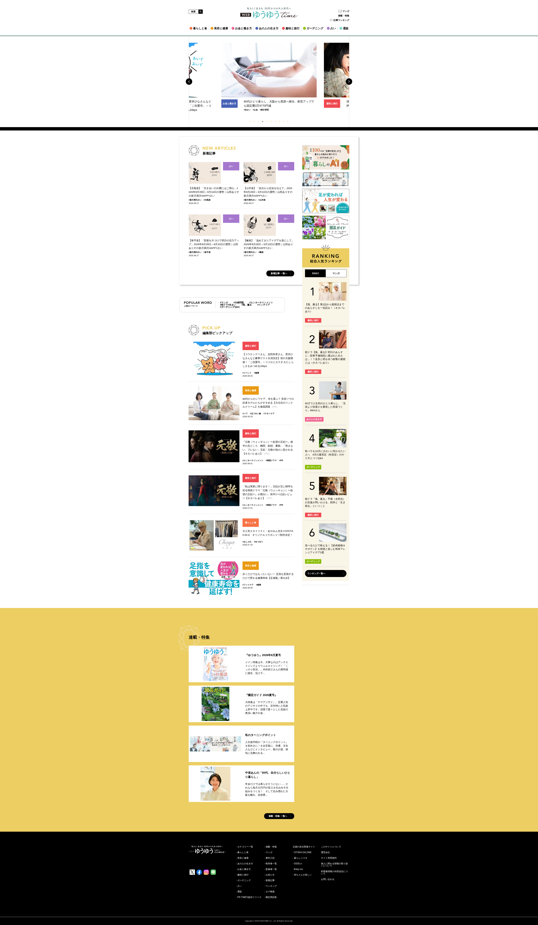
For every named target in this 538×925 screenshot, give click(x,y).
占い (231, 166)
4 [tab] (262, 121)
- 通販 (239, 892)
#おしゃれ (247, 542)
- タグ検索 (269, 892)
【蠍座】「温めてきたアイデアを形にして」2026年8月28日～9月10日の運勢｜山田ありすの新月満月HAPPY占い (269, 244)
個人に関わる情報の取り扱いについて (334, 864)
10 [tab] (288, 121)
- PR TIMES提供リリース (248, 897)
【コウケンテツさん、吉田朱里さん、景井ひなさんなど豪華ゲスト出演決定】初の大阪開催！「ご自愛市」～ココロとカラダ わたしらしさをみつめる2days (268, 360)
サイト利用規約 (329, 858)
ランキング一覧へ (316, 573)
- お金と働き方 (243, 869)
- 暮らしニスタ (300, 858)
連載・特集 (343, 15)
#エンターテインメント (261, 302)
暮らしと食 (250, 522)
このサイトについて (331, 847)
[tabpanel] (269, 75)
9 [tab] (283, 121)
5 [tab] (266, 121)
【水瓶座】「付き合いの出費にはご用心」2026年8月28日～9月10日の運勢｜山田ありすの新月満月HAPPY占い (214, 192)
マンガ (346, 11)
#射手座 (207, 252)
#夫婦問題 (239, 302)
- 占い (239, 886)
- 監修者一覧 (270, 869)
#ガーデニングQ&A (230, 307)
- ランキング (270, 886)
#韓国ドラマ (271, 460)
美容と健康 (250, 390)
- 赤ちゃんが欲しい (302, 875)
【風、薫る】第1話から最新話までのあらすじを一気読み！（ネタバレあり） (325, 308)
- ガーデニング (243, 880)
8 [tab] (279, 121)
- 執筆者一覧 (270, 863)
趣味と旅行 (229, 103)
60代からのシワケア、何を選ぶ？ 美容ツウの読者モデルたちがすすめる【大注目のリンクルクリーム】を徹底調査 (268, 402)
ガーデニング (313, 467)
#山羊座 (261, 200)
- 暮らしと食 (242, 852)
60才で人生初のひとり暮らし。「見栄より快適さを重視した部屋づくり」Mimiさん (325, 407)
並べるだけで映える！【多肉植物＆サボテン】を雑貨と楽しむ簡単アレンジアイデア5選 (325, 549)
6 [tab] (271, 121)
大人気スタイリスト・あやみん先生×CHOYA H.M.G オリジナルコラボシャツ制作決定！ (268, 533)
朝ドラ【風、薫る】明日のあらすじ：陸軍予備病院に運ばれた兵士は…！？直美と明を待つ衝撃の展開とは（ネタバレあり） (325, 357)
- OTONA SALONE (302, 852)
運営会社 (325, 852)
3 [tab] (258, 121)
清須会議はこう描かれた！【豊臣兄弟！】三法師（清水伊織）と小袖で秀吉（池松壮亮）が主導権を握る (279, 103)
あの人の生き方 (333, 103)
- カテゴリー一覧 (244, 847)
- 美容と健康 (242, 858)
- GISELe (297, 863)
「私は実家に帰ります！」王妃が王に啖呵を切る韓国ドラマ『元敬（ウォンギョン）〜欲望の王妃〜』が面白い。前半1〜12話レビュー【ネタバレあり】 (268, 492)
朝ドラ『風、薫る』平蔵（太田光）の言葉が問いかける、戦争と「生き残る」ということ (325, 502)
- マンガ (268, 852)
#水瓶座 (207, 200)
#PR (281, 460)
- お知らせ (269, 875)
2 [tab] (254, 121)
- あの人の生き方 (244, 863)
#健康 (256, 373)
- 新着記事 (269, 880)
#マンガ (224, 302)
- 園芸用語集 (270, 897)
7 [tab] (275, 121)
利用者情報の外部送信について (334, 872)
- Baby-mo (298, 869)
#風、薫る (247, 305)
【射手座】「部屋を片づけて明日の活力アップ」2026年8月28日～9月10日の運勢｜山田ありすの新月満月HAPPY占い (214, 244)
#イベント (247, 373)
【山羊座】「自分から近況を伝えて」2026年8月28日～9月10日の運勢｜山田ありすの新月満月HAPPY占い (268, 192)
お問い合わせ (327, 879)
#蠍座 (261, 252)
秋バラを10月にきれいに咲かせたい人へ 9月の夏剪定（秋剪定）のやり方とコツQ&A (325, 455)
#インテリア (263, 305)
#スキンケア (269, 413)
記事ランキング (341, 20)
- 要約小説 (269, 858)
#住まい (232, 305)
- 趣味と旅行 (242, 875)
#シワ (245, 413)
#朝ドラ (224, 305)
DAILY (315, 273)
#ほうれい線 (255, 413)
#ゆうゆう (258, 542)
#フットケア (248, 585)
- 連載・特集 (270, 847)
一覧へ (279, 273)
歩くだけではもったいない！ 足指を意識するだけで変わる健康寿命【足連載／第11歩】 (268, 576)
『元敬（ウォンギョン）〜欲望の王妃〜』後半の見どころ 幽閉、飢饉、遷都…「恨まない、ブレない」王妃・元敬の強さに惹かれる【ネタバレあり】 (268, 447)
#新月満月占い (195, 200)
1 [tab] (250, 121)
